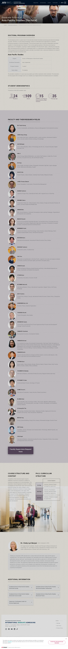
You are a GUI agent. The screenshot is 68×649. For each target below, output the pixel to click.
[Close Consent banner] (66, 638)
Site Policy (10, 641)
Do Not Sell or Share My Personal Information (57, 642)
